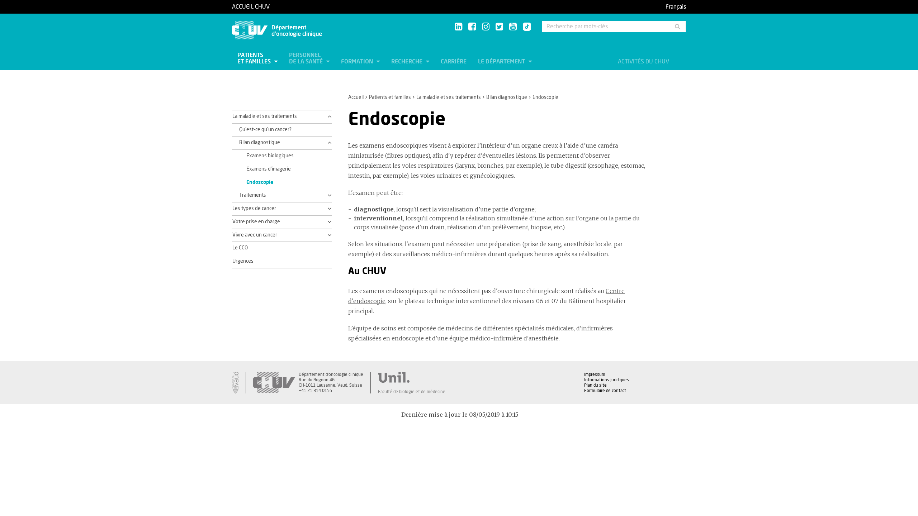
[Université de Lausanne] (411, 377)
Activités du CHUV (643, 61)
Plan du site (595, 385)
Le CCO (240, 247)
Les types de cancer (254, 208)
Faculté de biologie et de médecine (411, 392)
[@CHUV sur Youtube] (513, 27)
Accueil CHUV (251, 7)
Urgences (243, 261)
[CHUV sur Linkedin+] (458, 27)
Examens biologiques (270, 155)
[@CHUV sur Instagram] (485, 27)
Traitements (252, 195)
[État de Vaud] (235, 382)
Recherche (407, 61)
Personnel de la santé (306, 58)
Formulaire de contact (605, 390)
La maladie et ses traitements (448, 97)
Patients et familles (254, 58)
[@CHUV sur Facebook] (472, 27)
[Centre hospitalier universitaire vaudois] (274, 382)
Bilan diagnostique (506, 97)
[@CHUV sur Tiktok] (525, 27)
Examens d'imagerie (268, 169)
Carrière (454, 61)
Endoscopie (259, 182)
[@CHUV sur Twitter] (499, 27)
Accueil (356, 97)
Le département (502, 61)
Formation (357, 61)
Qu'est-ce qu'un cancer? (265, 129)
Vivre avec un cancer (254, 235)
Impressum (594, 374)
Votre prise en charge (256, 221)
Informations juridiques (606, 380)
